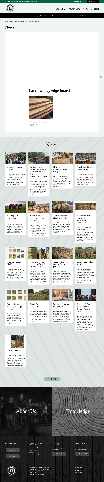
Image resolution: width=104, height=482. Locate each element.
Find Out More (59, 454)
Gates (46, 16)
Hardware (82, 16)
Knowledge (74, 8)
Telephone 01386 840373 (12, 1)
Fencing (21, 16)
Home (7, 21)
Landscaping (73, 16)
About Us (61, 8)
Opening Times (76, 1)
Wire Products (37, 16)
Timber (28, 16)
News (85, 8)
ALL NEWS (52, 379)
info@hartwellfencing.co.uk (29, 1)
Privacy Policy (79, 467)
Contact (95, 8)
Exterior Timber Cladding (17, 21)
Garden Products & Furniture (59, 16)
